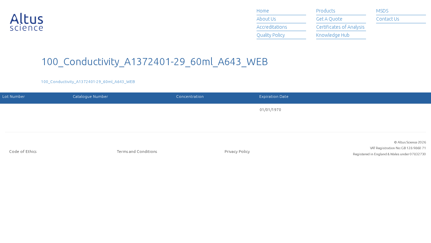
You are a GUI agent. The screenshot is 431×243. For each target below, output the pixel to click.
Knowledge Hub (333, 35)
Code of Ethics (22, 151)
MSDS (382, 11)
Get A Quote (329, 19)
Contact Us (387, 19)
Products (325, 11)
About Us (266, 19)
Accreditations (272, 27)
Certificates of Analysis (340, 27)
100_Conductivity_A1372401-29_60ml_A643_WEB (88, 81)
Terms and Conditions (137, 151)
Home (263, 11)
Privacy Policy (237, 151)
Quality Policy (271, 35)
